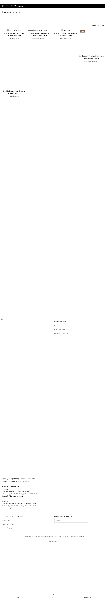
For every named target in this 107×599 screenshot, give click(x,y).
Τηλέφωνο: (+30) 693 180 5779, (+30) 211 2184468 (19, 554)
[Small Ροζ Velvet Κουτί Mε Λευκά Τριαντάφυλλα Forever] (14, 275)
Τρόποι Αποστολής (8, 573)
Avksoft (81, 585)
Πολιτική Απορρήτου (61, 382)
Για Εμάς (57, 375)
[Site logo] (11, 12)
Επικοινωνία (6, 569)
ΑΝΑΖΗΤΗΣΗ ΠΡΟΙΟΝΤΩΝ (63, 565)
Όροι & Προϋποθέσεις (61, 378)
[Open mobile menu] (103, 12)
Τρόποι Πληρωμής (8, 577)
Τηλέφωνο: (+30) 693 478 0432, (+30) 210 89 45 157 (19, 543)
